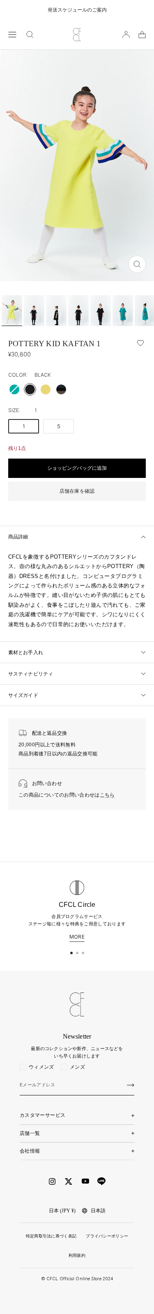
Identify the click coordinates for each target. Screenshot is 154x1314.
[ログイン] (126, 34)
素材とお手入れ (25, 652)
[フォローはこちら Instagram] (52, 1181)
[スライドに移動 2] (77, 953)
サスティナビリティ (30, 674)
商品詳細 (18, 537)
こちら (107, 795)
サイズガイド (23, 695)
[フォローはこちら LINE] (101, 1181)
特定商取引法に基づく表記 (51, 1236)
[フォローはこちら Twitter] (69, 1181)
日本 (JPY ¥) (62, 1211)
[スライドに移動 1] (71, 953)
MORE (77, 937)
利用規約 (77, 1255)
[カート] (142, 34)
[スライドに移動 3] (83, 953)
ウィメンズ (41, 1067)
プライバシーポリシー (107, 1236)
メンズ (77, 1067)
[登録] (130, 1085)
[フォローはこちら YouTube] (85, 1181)
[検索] (30, 34)
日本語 (98, 1211)
